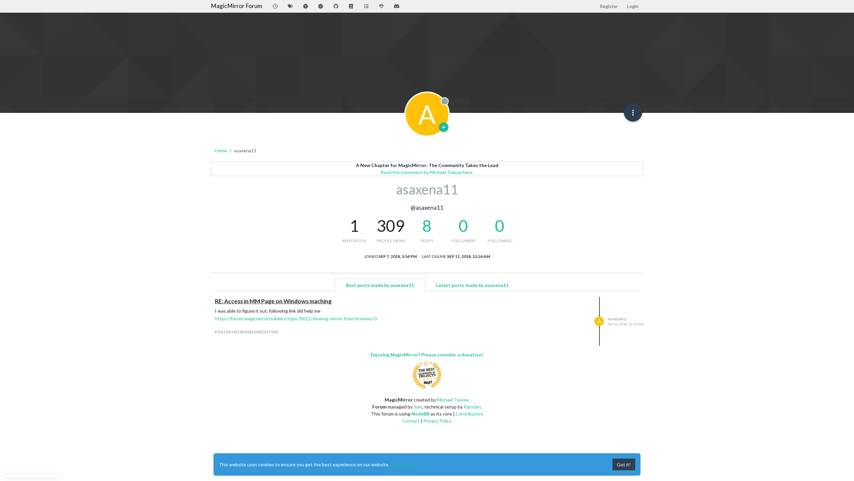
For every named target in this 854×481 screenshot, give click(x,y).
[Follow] (443, 127)
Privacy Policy (437, 421)
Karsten (472, 407)
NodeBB (420, 414)
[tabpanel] (427, 321)
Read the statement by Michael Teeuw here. (427, 172)
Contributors (469, 414)
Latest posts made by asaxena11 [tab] (472, 285)
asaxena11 (617, 319)
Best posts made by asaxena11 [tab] (380, 285)
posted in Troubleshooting (247, 331)
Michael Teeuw (453, 400)
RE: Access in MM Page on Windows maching (273, 301)
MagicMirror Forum (236, 5)
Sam (418, 407)
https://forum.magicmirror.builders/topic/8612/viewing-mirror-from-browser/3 (296, 318)
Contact (411, 421)
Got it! (624, 464)
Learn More (403, 464)
